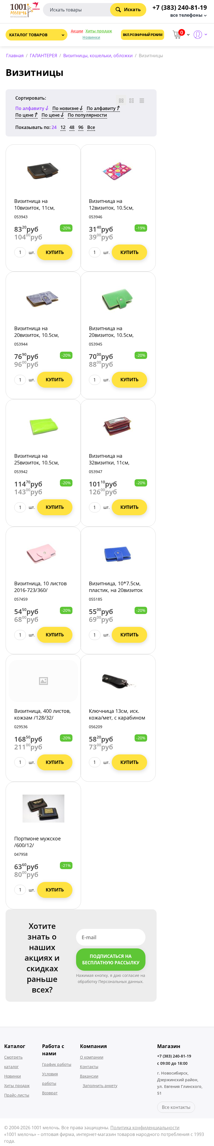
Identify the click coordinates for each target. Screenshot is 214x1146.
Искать (132, 9)
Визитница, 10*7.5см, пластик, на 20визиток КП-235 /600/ (116, 590)
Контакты (89, 1066)
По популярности (87, 115)
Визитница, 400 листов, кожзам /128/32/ (42, 714)
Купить (55, 252)
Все (91, 127)
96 (80, 127)
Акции (77, 30)
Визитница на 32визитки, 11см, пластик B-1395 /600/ (114, 462)
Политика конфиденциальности (144, 1128)
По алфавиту (102, 108)
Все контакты (176, 1107)
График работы (56, 1064)
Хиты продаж (99, 30)
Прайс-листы (16, 1095)
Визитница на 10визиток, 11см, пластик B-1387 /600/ (39, 208)
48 (71, 127)
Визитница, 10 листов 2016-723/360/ (40, 586)
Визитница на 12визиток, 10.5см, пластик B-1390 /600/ (114, 208)
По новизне (66, 108)
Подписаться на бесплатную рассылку (110, 959)
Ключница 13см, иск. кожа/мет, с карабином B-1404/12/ (117, 718)
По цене (25, 115)
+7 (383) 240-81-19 (174, 1056)
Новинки (91, 37)
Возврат (50, 1092)
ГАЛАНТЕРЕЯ (43, 55)
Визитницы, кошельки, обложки (98, 55)
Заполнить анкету (100, 1085)
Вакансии (89, 1076)
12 (62, 127)
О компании (91, 1057)
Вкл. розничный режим (142, 34)
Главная (15, 55)
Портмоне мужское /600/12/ (37, 841)
